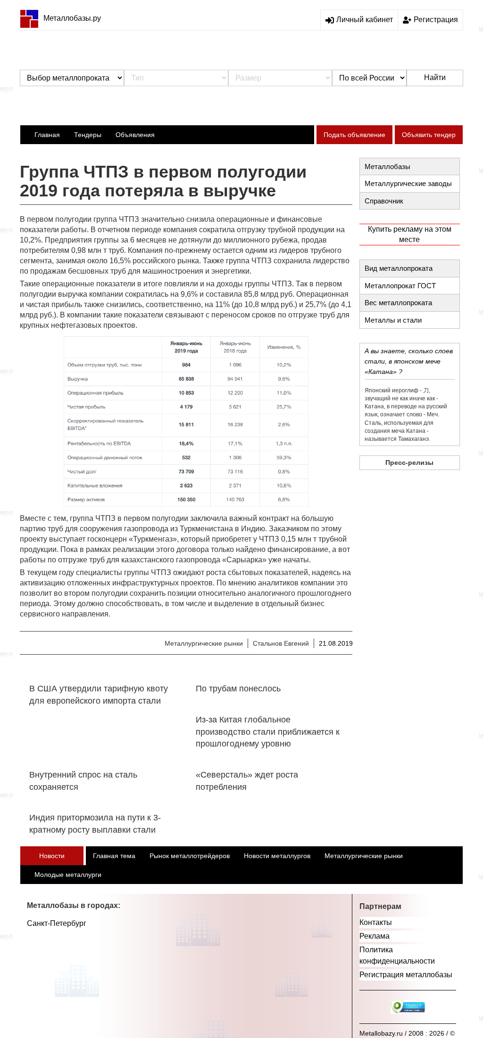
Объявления (135, 134)
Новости (52, 856)
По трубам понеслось (238, 688)
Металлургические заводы (408, 183)
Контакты (375, 922)
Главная (47, 134)
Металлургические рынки (204, 643)
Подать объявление (354, 134)
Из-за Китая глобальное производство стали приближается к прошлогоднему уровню (268, 731)
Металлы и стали (393, 320)
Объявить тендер (429, 134)
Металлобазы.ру (72, 18)
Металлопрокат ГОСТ (400, 286)
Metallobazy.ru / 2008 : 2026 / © (407, 1033)
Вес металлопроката (398, 303)
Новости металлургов (277, 856)
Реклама (374, 936)
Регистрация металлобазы (405, 975)
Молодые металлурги (67, 874)
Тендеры (87, 134)
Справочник (384, 201)
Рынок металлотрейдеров (190, 856)
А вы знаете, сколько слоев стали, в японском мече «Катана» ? (409, 361)
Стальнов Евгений (281, 643)
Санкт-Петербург (56, 923)
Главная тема (114, 856)
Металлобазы (387, 166)
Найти (435, 77)
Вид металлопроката (399, 268)
